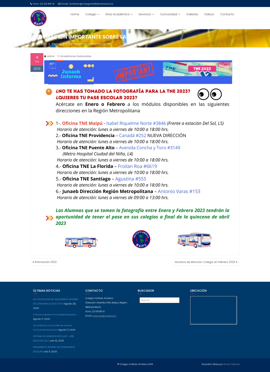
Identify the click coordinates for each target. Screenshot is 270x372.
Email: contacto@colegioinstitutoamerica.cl (87, 4)
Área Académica (117, 14)
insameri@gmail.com (104, 315)
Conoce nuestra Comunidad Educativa (54, 314)
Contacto (227, 14)
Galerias (192, 14)
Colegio (90, 14)
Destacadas (83, 56)
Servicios (144, 14)
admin (51, 56)
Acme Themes (232, 364)
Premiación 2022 (46, 262)
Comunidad (168, 14)
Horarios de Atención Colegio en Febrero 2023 (205, 262)
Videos (209, 14)
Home (75, 14)
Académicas (67, 56)
